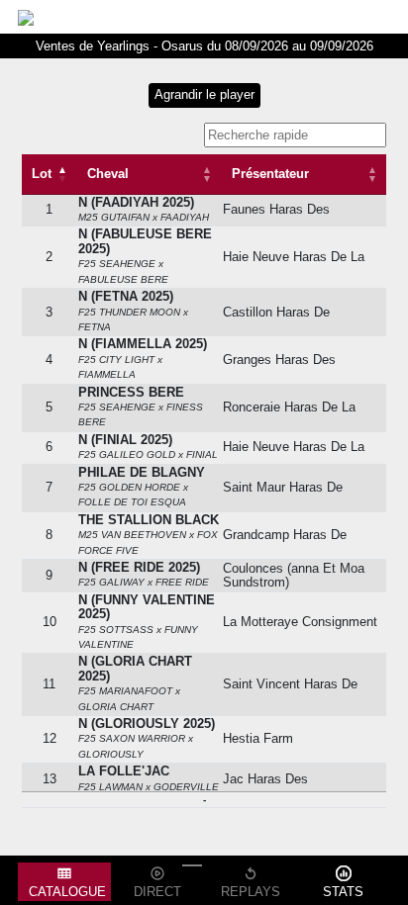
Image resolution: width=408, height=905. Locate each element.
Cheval (108, 173)
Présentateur (270, 173)
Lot (41, 173)
